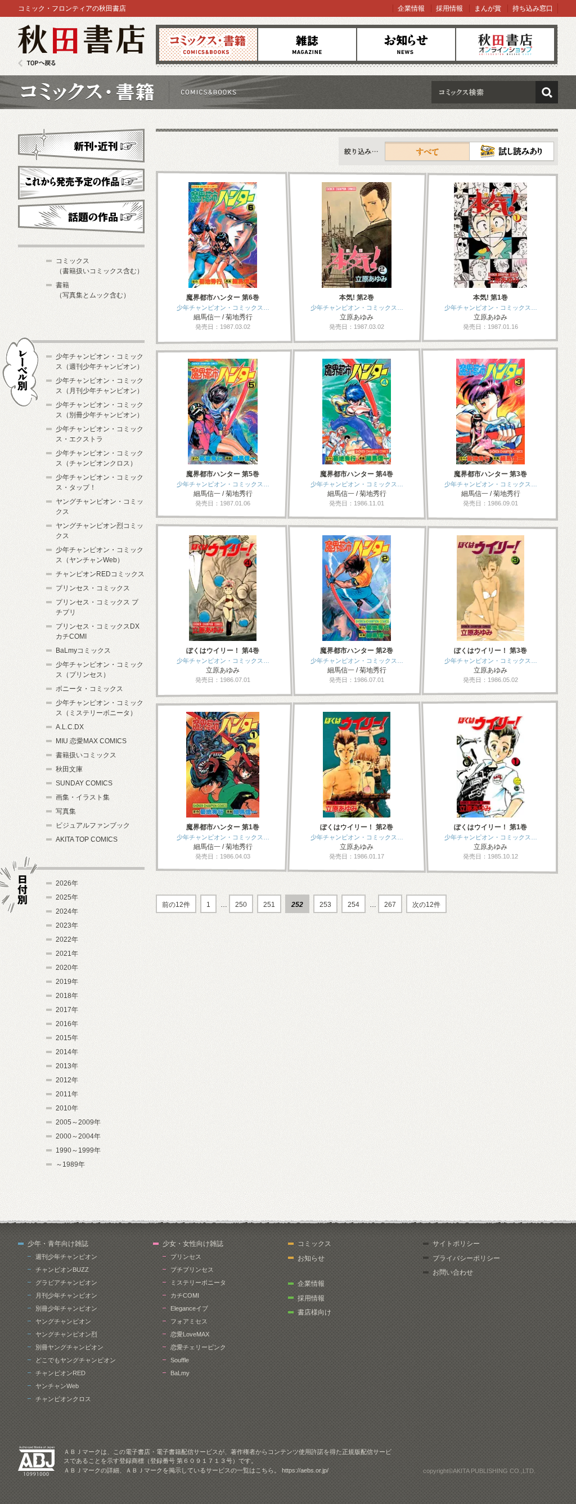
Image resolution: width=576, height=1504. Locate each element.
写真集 (66, 811)
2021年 (67, 953)
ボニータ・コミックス (89, 689)
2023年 (67, 925)
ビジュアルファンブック (93, 825)
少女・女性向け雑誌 (193, 1244)
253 (325, 905)
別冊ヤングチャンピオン (69, 1347)
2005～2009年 (78, 1122)
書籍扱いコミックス (86, 755)
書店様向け (314, 1312)
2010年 (67, 1108)
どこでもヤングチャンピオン (75, 1360)
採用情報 (449, 8)
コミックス (208, 44)
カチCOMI (184, 1295)
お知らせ (406, 44)
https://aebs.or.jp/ (305, 1470)
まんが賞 (487, 8)
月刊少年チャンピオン (66, 1295)
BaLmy (180, 1373)
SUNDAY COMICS (84, 783)
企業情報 (411, 8)
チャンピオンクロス (63, 1398)
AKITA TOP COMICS (87, 839)
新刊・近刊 (81, 143)
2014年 (67, 1052)
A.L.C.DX (70, 727)
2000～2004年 (78, 1136)
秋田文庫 (69, 769)
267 (390, 905)
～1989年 (70, 1164)
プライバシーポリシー (466, 1258)
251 (269, 905)
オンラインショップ (505, 44)
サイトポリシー (456, 1244)
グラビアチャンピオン (66, 1282)
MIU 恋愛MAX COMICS (91, 741)
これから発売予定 (81, 181)
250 (241, 905)
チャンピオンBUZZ (62, 1269)
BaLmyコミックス (83, 650)
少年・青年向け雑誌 (58, 1244)
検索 (547, 92)
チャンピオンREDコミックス (100, 574)
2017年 (67, 1010)
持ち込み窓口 (532, 8)
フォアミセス (189, 1321)
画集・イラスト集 (83, 797)
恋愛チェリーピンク (198, 1347)
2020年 (67, 968)
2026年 (67, 883)
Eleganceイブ (189, 1308)
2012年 (67, 1080)
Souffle (179, 1360)
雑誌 (307, 44)
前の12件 (176, 905)
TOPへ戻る (37, 63)
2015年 (67, 1038)
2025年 (67, 897)
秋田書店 (81, 46)
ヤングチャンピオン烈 (66, 1334)
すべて (427, 151)
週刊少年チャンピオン (66, 1256)
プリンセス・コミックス (93, 588)
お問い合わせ (453, 1272)
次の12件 (426, 905)
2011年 (67, 1094)
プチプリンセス (192, 1269)
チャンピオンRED (60, 1373)
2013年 (67, 1066)
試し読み (512, 151)
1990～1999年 (78, 1150)
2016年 (67, 1024)
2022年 (67, 939)
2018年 (67, 996)
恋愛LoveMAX (189, 1334)
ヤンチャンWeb (57, 1386)
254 (353, 905)
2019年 (67, 982)
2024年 (67, 911)
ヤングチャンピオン (63, 1321)
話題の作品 (81, 216)
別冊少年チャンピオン (66, 1308)
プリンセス (185, 1256)
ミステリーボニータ (198, 1282)
